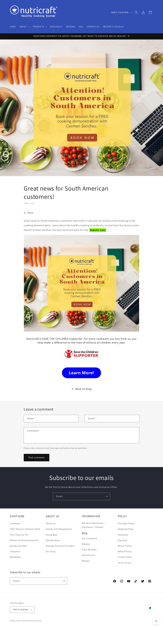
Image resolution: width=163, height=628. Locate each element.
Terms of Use (124, 562)
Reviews (86, 544)
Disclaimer (123, 534)
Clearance (15, 551)
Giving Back (52, 534)
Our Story (51, 551)
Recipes (86, 560)
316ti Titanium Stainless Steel (25, 529)
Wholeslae (15, 557)
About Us (50, 523)
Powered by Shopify (33, 621)
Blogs (85, 532)
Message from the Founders (60, 545)
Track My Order (89, 549)
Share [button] (30, 212)
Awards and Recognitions (59, 529)
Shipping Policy (126, 529)
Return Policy (125, 545)
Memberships (53, 540)
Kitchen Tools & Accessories (24, 540)
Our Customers (89, 538)
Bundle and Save (18, 545)
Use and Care (88, 555)
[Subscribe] (106, 496)
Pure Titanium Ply (19, 534)
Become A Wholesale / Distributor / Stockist (93, 525)
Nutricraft (20, 621)
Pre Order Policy (126, 523)
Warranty (122, 540)
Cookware (15, 523)
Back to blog (83, 389)
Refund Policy (125, 551)
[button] (24, 26)
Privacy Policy (125, 557)
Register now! (98, 230)
